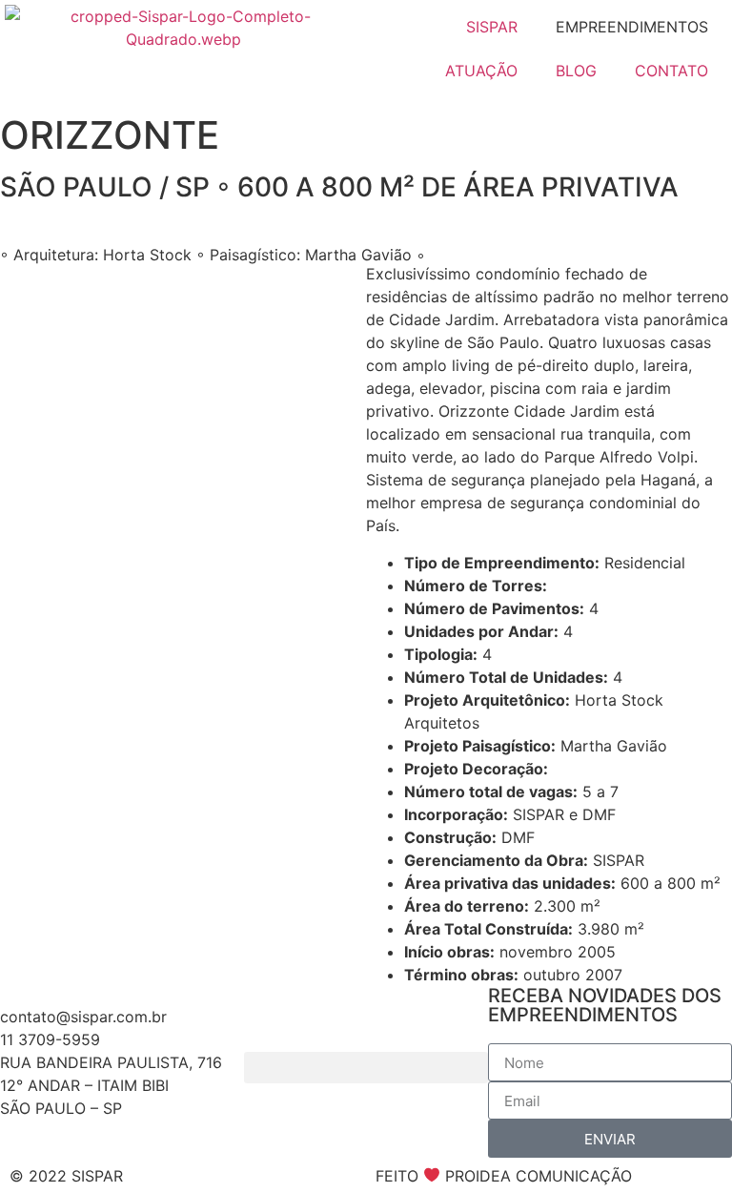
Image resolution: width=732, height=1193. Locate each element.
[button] (366, 1067)
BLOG (576, 70)
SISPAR (492, 26)
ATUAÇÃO (481, 70)
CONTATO (671, 70)
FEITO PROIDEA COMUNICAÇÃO (504, 1175)
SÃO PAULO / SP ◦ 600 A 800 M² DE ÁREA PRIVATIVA (339, 187)
